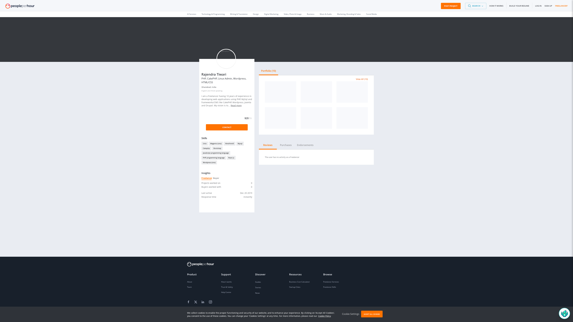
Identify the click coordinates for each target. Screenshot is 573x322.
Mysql (240, 143)
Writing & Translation (239, 14)
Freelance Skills (329, 287)
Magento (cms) (215, 143)
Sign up (548, 5)
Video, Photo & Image (293, 14)
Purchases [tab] (286, 145)
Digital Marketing (271, 14)
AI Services (191, 14)
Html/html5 (229, 143)
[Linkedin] (203, 302)
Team (189, 287)
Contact (226, 127)
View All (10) (362, 79)
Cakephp (206, 148)
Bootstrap (217, 148)
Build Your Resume (519, 5)
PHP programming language (214, 158)
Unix (205, 143)
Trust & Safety (227, 287)
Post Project (451, 6)
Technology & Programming (213, 14)
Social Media (371, 14)
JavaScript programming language (216, 153)
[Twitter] (196, 302)
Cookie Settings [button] (350, 314)
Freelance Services (331, 282)
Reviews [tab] (267, 145)
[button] (475, 6)
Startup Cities (294, 287)
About (189, 282)
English (204, 91)
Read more (236, 105)
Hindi (213, 91)
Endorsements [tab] (305, 145)
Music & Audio (326, 14)
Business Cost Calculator (299, 282)
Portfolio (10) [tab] (268, 70)
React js (231, 158)
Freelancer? (561, 5)
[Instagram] (210, 302)
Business (310, 14)
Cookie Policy (324, 316)
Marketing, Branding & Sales (349, 14)
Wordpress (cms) (209, 162)
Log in (538, 5)
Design (256, 14)
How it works (496, 5)
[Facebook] (188, 302)
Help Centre (226, 292)
